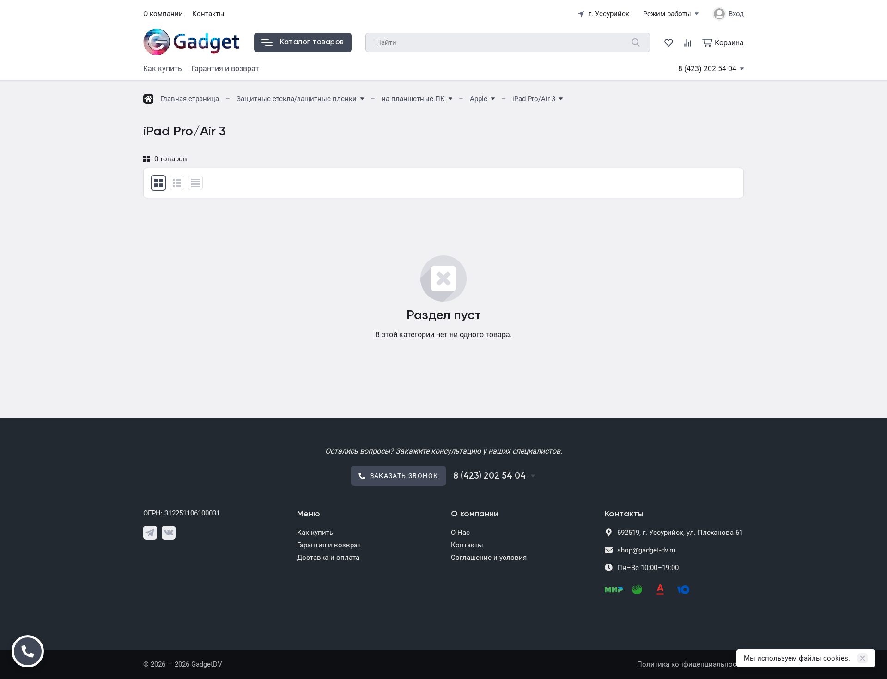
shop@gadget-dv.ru (646, 550)
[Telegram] (150, 533)
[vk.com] (169, 533)
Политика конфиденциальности (690, 664)
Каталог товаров (311, 42)
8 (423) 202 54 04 (707, 68)
